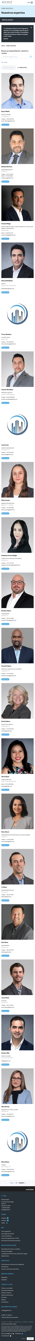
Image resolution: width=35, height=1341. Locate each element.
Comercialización (5, 1335)
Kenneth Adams (6, 666)
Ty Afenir (4, 887)
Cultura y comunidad (6, 1288)
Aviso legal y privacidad (7, 1233)
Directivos (4, 1297)
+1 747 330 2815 (10, 452)
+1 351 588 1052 (10, 342)
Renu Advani (5, 832)
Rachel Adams (5, 721)
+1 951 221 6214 (9, 1005)
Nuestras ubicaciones (7, 1295)
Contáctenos (4, 1302)
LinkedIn (3, 1218)
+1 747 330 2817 (9, 673)
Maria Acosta (5, 500)
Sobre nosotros (11, 45)
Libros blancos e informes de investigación (12, 1264)
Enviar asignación (6, 1231)
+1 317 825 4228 (10, 729)
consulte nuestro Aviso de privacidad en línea (16, 1330)
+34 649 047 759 (9, 233)
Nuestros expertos (6, 1293)
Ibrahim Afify (5, 1053)
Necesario (6, 1333)
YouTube (3, 1220)
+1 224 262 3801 (10, 839)
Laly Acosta (5, 445)
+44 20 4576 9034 (10, 397)
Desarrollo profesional (7, 1290)
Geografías (4, 1277)
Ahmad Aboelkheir (7, 281)
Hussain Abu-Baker (7, 389)
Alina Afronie (5, 1106)
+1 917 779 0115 (9, 174)
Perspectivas (4, 1266)
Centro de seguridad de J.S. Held (10, 1238)
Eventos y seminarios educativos (10, 1269)
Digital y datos (5, 1256)
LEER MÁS (5, 38)
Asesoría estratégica (7, 1251)
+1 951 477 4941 (9, 894)
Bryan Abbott (5, 111)
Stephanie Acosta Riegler (9, 555)
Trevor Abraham (6, 334)
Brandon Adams (6, 611)
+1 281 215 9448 (10, 618)
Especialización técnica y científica (10, 1249)
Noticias (3, 1299)
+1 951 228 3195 (10, 950)
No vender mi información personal (10, 1240)
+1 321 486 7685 (10, 507)
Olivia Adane (5, 776)
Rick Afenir (4, 942)
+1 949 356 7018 (10, 119)
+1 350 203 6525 (10, 1169)
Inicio (3, 45)
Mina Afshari (5, 1162)
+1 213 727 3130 (10, 563)
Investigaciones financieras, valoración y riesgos (14, 1253)
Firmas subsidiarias (6, 1236)
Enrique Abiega (6, 223)
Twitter (3, 1223)
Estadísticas (18, 1333)
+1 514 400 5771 (9, 1114)
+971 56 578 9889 (9, 784)
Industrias (4, 1279)
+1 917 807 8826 (9, 176)
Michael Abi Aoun (6, 166)
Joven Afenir (5, 998)
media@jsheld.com (6, 1310)
